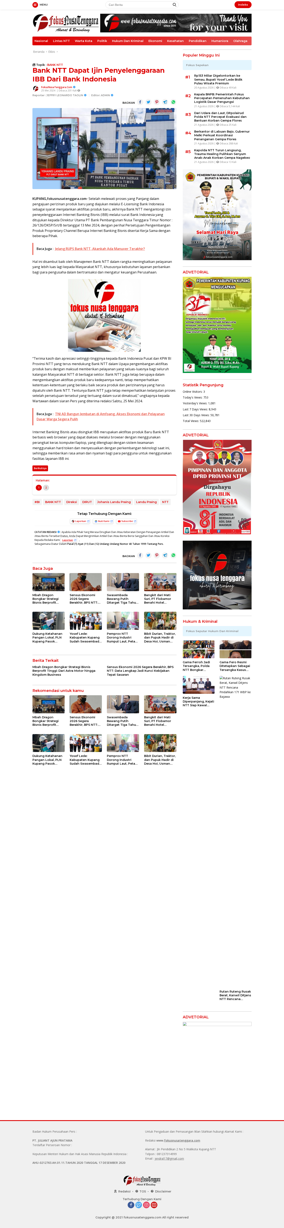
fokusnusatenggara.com (182, 1140)
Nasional (41, 41)
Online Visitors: (193, 392)
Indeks (243, 4)
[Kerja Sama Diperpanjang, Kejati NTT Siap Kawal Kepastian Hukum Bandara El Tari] (199, 685)
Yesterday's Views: (195, 403)
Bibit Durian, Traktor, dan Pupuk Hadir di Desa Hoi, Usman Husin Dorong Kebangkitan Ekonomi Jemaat (160, 637)
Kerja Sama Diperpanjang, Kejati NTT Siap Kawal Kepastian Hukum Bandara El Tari (198, 701)
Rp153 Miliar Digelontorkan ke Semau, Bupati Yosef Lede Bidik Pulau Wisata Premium (218, 79)
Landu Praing (146, 502)
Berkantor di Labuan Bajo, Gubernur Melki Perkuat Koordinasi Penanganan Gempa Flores (222, 135)
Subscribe (127, 521)
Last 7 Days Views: (196, 409)
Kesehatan (175, 41)
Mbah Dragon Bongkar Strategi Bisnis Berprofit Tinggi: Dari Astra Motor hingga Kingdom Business (46, 599)
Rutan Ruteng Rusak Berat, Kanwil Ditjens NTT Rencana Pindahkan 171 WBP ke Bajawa (235, 995)
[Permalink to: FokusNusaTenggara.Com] (35, 89)
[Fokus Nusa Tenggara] (65, 23)
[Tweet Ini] (148, 102)
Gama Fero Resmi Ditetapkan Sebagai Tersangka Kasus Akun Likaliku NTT (235, 666)
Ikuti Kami (103, 521)
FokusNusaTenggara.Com (56, 87)
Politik (102, 41)
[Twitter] (138, 1205)
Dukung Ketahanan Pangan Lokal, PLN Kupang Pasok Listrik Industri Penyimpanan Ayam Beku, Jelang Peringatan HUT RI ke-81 (47, 637)
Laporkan (80, 521)
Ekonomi (155, 41)
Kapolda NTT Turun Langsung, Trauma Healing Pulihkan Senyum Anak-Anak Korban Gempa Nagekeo (222, 154)
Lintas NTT (61, 41)
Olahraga (240, 41)
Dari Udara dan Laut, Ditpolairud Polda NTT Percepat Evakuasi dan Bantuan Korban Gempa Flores (220, 116)
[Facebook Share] (140, 102)
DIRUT (87, 502)
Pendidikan (197, 41)
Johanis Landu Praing (114, 502)
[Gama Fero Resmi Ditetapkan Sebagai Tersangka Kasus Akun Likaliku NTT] (236, 649)
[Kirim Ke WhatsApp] (173, 102)
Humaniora (219, 41)
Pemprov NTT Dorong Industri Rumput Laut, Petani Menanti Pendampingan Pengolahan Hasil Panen (122, 637)
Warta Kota (83, 41)
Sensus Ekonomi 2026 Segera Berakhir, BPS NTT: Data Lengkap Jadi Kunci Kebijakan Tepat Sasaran (84, 599)
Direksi (71, 502)
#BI (37, 502)
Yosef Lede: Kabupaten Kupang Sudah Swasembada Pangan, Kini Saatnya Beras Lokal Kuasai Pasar (85, 637)
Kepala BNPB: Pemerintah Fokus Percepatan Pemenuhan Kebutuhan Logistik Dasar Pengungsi (222, 98)
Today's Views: (193, 397)
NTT (165, 502)
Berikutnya (40, 468)
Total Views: (191, 421)
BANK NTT (55, 65)
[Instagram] (146, 1205)
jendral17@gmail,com (169, 1158)
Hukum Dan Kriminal (127, 41)
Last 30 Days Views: (196, 415)
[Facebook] (131, 1205)
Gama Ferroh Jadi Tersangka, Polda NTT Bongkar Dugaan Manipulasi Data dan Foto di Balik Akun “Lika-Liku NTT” (197, 666)
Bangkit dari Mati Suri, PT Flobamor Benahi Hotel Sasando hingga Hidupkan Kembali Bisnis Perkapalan (158, 599)
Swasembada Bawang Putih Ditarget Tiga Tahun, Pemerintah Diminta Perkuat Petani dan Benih (123, 599)
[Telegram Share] (165, 102)
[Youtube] (154, 1205)
